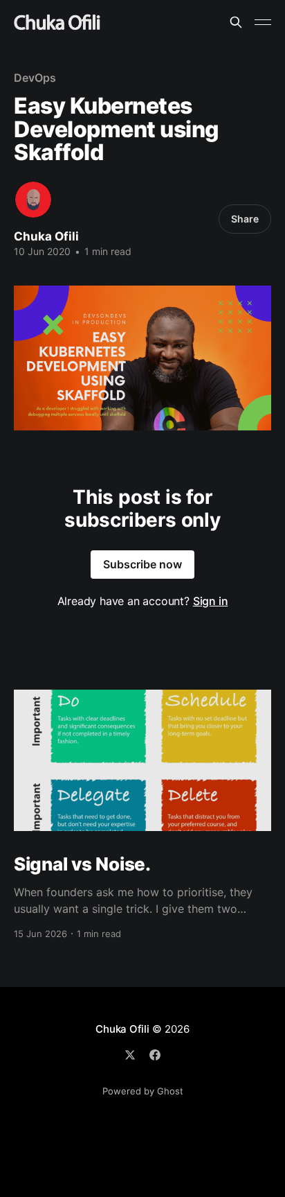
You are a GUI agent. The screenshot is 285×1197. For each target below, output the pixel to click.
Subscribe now (142, 564)
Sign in (210, 601)
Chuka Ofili (46, 236)
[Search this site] (236, 22)
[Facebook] (154, 1054)
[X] (130, 1054)
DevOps (35, 78)
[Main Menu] (262, 22)
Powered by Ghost (142, 1090)
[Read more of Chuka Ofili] (33, 199)
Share (245, 219)
